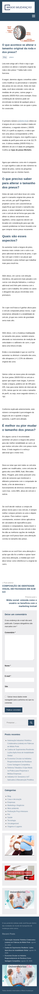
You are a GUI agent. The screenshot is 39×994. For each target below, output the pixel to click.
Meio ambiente (13, 808)
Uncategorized (13, 823)
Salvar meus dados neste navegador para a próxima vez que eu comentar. (19, 700)
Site (6, 686)
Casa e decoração (14, 799)
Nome (8, 666)
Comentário (10, 632)
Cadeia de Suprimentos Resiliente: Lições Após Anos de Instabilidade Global (20, 753)
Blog (4, 57)
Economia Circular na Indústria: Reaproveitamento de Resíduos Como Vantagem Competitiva (19, 762)
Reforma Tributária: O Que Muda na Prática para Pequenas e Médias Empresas (19, 771)
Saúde (9, 817)
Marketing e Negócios (15, 805)
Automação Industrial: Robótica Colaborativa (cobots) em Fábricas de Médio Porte (20, 743)
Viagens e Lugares (14, 826)
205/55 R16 (23, 121)
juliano (11, 57)
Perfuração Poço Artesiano (17, 811)
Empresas (11, 802)
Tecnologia (11, 820)
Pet (8, 814)
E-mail (8, 676)
